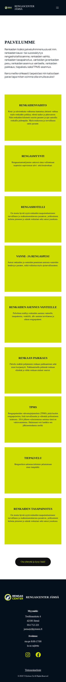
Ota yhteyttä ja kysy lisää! (33, 561)
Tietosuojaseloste (33, 670)
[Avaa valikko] (57, 8)
